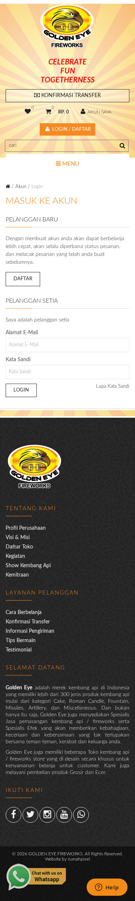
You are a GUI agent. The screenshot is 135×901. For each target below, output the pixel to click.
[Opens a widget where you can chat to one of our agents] (107, 888)
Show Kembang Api (28, 565)
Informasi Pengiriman (30, 631)
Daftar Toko (19, 547)
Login (37, 186)
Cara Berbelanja (24, 612)
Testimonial (19, 650)
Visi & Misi (18, 537)
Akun (20, 186)
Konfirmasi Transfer (70, 95)
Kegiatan (15, 556)
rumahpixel (79, 859)
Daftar (23, 278)
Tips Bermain (21, 640)
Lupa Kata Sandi (112, 386)
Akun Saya (98, 112)
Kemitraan (17, 575)
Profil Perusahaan (26, 528)
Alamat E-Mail (22, 332)
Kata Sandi (18, 359)
